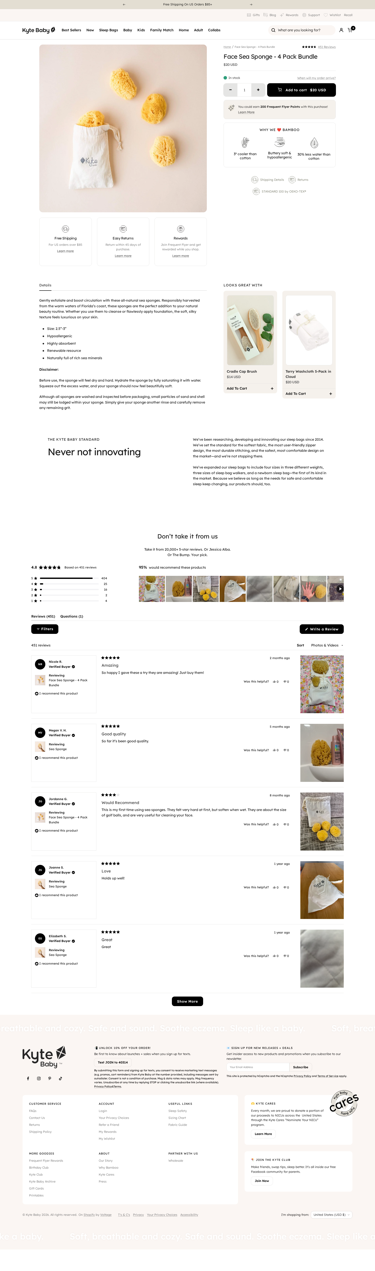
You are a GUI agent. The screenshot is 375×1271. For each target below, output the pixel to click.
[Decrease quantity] (230, 89)
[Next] (251, 4)
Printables (36, 1195)
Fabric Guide (177, 1125)
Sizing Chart (177, 1118)
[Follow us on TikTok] (60, 1078)
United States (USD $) (329, 1215)
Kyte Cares (106, 1174)
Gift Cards (36, 1188)
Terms (117, 1086)
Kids (141, 30)
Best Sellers (71, 30)
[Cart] (349, 30)
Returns (303, 180)
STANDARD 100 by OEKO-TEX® (284, 191)
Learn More (246, 112)
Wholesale (175, 1161)
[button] (319, 47)
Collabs (214, 30)
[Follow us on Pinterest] (49, 1078)
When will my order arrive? (316, 78)
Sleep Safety (177, 1111)
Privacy (138, 1215)
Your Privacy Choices (114, 1118)
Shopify (89, 1215)
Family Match (162, 30)
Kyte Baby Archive (42, 1181)
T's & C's (124, 1215)
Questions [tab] (71, 617)
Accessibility (189, 1215)
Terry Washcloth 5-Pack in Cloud (308, 374)
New (90, 30)
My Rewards (108, 1132)
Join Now (262, 1181)
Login (103, 1111)
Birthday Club (39, 1168)
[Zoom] (199, 205)
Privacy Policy (103, 1086)
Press (103, 1181)
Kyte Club (36, 1174)
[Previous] (124, 4)
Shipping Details (272, 180)
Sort (301, 645)
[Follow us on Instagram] (38, 1078)
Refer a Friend (109, 1125)
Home (184, 30)
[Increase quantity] (258, 89)
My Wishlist (107, 1139)
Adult (198, 30)
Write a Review (326, 630)
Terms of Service (327, 1076)
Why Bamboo (108, 1168)
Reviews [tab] (43, 617)
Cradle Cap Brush (242, 371)
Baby (127, 30)
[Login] (341, 30)
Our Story (106, 1161)
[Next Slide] (340, 589)
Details (45, 285)
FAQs (32, 1111)
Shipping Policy (40, 1132)
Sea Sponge (58, 749)
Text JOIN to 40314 (113, 1062)
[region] (241, 589)
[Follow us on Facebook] (28, 1078)
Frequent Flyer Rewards (46, 1161)
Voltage (106, 1215)
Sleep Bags (108, 30)
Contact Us (37, 1118)
